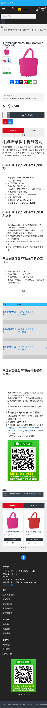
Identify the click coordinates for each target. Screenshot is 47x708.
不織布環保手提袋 (9, 313)
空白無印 (22, 315)
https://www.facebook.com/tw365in (23, 428)
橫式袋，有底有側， (26, 329)
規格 (34, 130)
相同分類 (34, 505)
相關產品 (13, 505)
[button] (26, 76)
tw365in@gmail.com (23, 430)
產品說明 (13, 130)
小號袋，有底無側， (26, 312)
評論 (23, 135)
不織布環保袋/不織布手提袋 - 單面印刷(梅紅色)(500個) (13, 532)
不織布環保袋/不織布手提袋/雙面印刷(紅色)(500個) (35, 532)
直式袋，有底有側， (26, 347)
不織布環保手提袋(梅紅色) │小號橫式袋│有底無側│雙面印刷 (22, 494)
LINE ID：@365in (10, 585)
